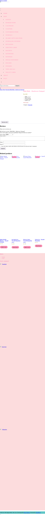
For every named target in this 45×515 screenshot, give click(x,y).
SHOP (5, 16)
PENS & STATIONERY (12, 60)
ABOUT (5, 75)
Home (3, 257)
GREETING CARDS (11, 47)
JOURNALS (9, 35)
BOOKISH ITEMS (11, 22)
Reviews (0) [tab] (4, 122)
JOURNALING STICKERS (13, 41)
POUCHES (9, 63)
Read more (15, 247)
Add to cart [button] (3, 247)
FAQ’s (5, 78)
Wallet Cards (11, 72)
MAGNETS (9, 50)
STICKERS (9, 66)
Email (2, 144)
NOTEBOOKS (10, 53)
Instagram (4, 346)
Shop (3, 258)
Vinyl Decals (10, 69)
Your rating (3, 134)
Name (1, 142)
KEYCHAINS (9, 44)
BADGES (8, 19)
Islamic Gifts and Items (14, 38)
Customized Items (12, 32)
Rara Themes (27, 512)
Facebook (4, 264)
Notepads (30, 104)
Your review (3, 135)
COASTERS (9, 29)
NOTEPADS (9, 56)
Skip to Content (3, 0)
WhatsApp (4, 429)
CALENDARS (9, 25)
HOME (5, 13)
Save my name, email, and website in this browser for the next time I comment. (19, 146)
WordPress (38, 512)
